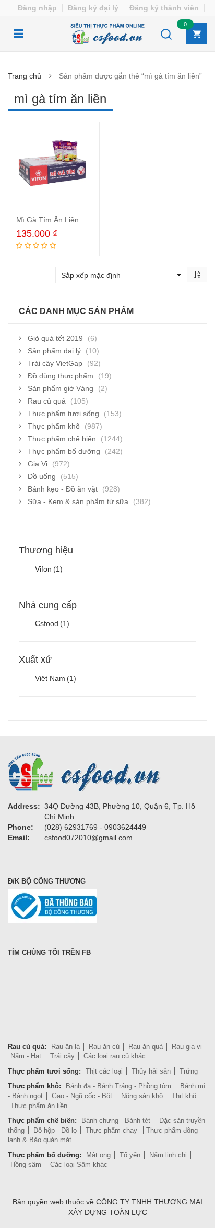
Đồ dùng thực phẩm (60, 376)
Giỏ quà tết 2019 (55, 338)
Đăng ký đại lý (93, 8)
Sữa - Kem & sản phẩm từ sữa (78, 501)
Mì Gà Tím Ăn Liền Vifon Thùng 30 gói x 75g (90, 220)
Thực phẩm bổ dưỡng (64, 451)
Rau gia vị (187, 1047)
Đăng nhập (37, 8)
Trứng (189, 1071)
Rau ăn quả (145, 1047)
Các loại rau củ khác (114, 1056)
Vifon (49, 569)
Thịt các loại (104, 1071)
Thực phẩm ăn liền (38, 1106)
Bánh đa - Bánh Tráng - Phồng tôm (118, 1086)
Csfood (52, 623)
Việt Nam (55, 678)
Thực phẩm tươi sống (63, 413)
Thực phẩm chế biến (62, 438)
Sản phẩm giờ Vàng (60, 388)
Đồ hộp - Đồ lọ (55, 1130)
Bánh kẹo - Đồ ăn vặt (63, 489)
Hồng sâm (26, 1164)
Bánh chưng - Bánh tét (115, 1120)
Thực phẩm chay (112, 1130)
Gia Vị (37, 464)
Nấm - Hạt (25, 1056)
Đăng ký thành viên (164, 8)
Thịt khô (184, 1096)
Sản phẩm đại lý (54, 351)
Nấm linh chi (168, 1155)
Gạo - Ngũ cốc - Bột (83, 1096)
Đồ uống (42, 476)
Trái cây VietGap (55, 363)
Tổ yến (130, 1155)
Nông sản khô (143, 1096)
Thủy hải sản (151, 1071)
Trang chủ (24, 76)
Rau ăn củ (104, 1047)
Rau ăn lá (65, 1047)
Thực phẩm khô (54, 426)
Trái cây (62, 1056)
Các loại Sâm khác (79, 1164)
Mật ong (98, 1155)
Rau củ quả (47, 401)
